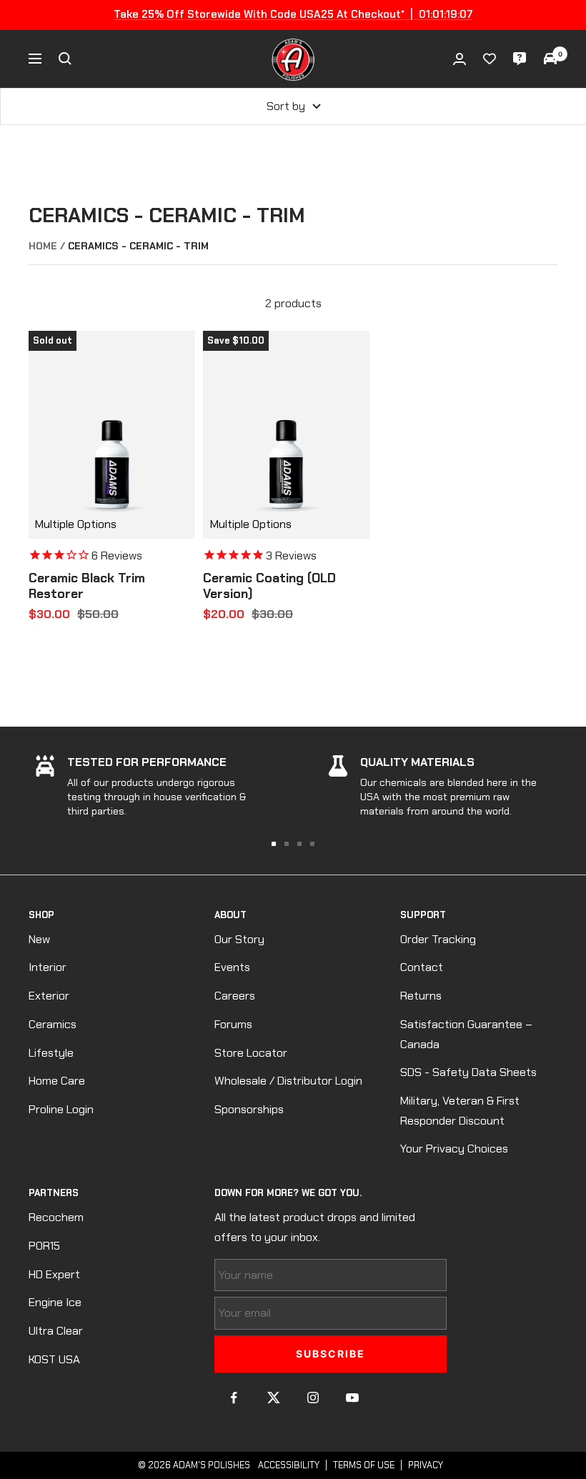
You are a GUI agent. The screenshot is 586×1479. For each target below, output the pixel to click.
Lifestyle (51, 1052)
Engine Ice (55, 1302)
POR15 (44, 1245)
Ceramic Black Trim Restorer (87, 586)
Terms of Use (363, 1465)
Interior (47, 967)
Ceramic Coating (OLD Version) (269, 586)
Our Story (239, 939)
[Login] (459, 59)
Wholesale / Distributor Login (288, 1080)
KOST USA (54, 1359)
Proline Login (61, 1109)
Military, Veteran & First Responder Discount (460, 1110)
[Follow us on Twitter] (273, 1398)
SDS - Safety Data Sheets (468, 1072)
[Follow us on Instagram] (312, 1398)
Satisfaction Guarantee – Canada (466, 1034)
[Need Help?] (519, 58)
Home (43, 245)
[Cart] (550, 58)
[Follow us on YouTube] (352, 1398)
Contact (421, 967)
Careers (234, 995)
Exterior (49, 995)
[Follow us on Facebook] (234, 1398)
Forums (233, 1024)
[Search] (65, 58)
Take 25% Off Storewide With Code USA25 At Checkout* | (293, 14)
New (39, 939)
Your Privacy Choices (454, 1148)
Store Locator (250, 1052)
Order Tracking (438, 939)
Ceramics (52, 1024)
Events (232, 967)
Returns (421, 995)
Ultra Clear (56, 1330)
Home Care (57, 1080)
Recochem (56, 1217)
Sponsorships (249, 1109)
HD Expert (54, 1274)
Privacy (425, 1465)
